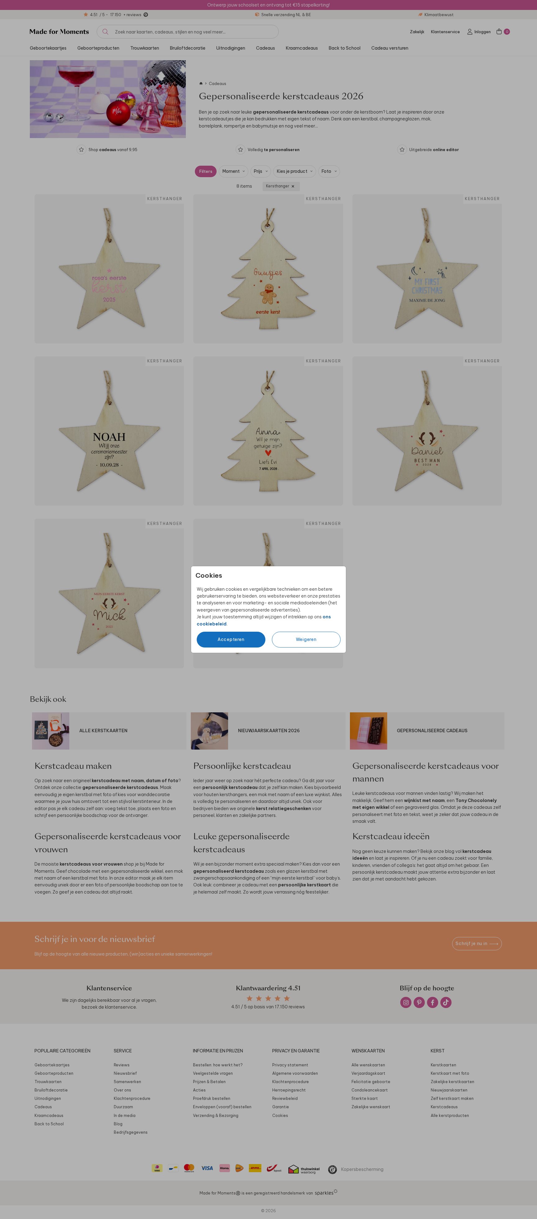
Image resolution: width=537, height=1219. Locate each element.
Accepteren (231, 639)
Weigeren (306, 639)
